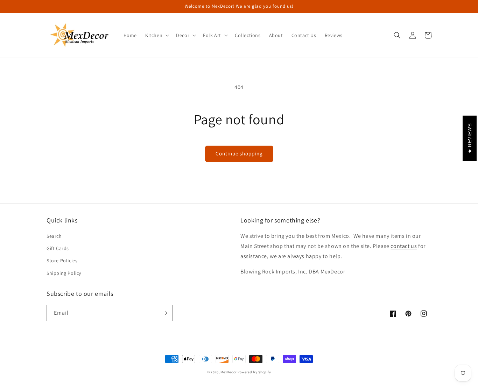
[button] (156, 35)
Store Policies (62, 260)
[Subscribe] (164, 313)
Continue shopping (239, 153)
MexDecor (228, 372)
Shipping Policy (64, 273)
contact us (404, 246)
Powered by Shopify (254, 372)
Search (54, 236)
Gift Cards (58, 248)
